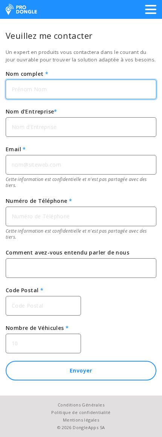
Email (16, 149)
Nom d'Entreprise (31, 111)
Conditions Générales (81, 405)
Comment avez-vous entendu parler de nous (67, 252)
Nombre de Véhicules (37, 327)
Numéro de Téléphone (39, 200)
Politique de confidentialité (80, 412)
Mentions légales (81, 420)
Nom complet (27, 73)
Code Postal (24, 290)
